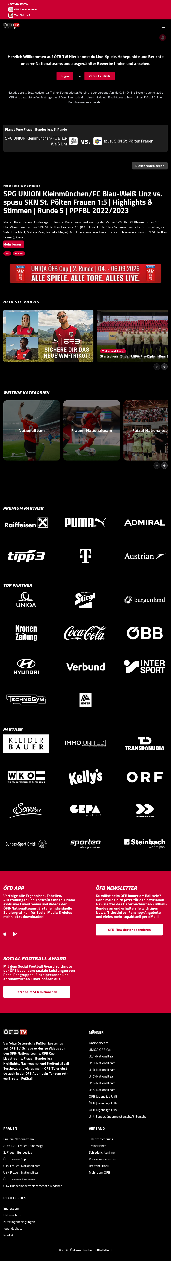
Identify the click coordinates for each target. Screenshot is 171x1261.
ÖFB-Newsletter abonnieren (129, 929)
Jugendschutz (13, 1228)
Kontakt (9, 1235)
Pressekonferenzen (102, 1159)
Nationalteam (98, 1042)
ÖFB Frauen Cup (14, 1159)
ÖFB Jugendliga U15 (103, 1109)
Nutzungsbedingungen (19, 1221)
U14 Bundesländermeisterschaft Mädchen (32, 1185)
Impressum (11, 1208)
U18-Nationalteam (102, 1069)
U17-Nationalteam (102, 1076)
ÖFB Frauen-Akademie (19, 1179)
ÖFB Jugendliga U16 (103, 1103)
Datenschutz (12, 1215)
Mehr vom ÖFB (99, 1172)
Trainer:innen (97, 1145)
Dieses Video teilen (149, 165)
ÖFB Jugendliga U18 (103, 1096)
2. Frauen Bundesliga (17, 1152)
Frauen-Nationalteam (18, 1138)
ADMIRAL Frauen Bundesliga (23, 1145)
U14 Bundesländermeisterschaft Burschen (118, 1116)
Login (65, 76)
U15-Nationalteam (102, 1089)
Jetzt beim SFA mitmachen (36, 991)
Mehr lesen (12, 244)
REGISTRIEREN (100, 76)
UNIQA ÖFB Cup (100, 1049)
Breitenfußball (99, 1165)
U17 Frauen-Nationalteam (21, 1172)
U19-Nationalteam (102, 1062)
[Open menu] (163, 26)
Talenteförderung (101, 1138)
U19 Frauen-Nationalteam (21, 1165)
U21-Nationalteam (102, 1056)
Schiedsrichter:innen (102, 1152)
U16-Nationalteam (102, 1082)
